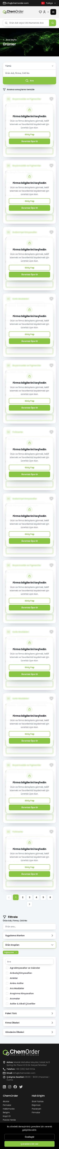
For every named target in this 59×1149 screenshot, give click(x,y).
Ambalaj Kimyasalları (21, 973)
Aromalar (15, 998)
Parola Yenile (9, 1119)
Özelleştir (29, 1137)
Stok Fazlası (38, 1101)
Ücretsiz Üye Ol (29, 141)
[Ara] (52, 23)
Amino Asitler (17, 983)
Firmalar (7, 1105)
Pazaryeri (36, 1108)
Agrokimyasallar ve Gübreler (25, 967)
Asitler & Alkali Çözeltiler (22, 1003)
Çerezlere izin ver (29, 1143)
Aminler (14, 978)
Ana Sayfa (11, 39)
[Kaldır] (16, 952)
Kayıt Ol (6, 1116)
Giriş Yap (29, 134)
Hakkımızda (8, 1108)
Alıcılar (6, 1101)
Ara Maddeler (17, 988)
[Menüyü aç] (53, 12)
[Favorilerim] (40, 12)
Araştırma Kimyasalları (22, 993)
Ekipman (36, 1105)
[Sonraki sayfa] (29, 904)
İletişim (6, 1112)
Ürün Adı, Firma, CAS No (15, 920)
